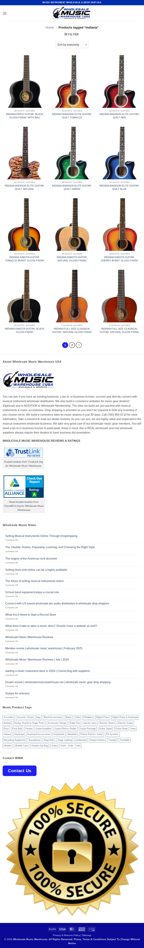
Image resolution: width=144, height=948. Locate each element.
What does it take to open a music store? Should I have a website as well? (51, 625)
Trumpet (112, 740)
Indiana (7, 734)
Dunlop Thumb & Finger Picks (29, 723)
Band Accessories (53, 717)
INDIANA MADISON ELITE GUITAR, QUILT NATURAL (24, 187)
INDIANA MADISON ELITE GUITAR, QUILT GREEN (72, 187)
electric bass (90, 723)
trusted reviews (24, 501)
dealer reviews (61, 419)
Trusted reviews (12, 461)
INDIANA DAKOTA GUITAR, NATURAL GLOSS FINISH (72, 259)
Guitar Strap (121, 728)
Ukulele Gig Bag (39, 745)
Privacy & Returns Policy (66, 935)
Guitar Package (88, 728)
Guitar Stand (105, 728)
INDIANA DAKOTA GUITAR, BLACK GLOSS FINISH (24, 330)
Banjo (68, 717)
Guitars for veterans (17, 693)
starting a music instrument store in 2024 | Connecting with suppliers (47, 670)
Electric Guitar (125, 723)
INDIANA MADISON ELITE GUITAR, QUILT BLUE (119, 187)
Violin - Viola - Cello (70, 745)
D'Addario (88, 717)
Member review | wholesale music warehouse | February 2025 (43, 648)
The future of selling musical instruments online (34, 581)
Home (49, 27)
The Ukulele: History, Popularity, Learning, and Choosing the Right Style (50, 547)
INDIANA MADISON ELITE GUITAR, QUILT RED (119, 116)
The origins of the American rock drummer (31, 558)
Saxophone (34, 740)
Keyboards (59, 734)
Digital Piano (102, 717)
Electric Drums (107, 723)
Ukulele (7, 745)
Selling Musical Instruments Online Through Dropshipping (41, 535)
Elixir (6, 728)
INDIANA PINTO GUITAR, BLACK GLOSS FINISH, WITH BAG (24, 116)
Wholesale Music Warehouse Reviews (29, 637)
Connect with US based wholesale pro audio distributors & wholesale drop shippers (57, 603)
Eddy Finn (75, 723)
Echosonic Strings (57, 723)
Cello (77, 717)
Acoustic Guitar (25, 717)
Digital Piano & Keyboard (125, 717)
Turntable (124, 740)
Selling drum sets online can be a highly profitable (36, 569)
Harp (133, 728)
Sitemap (86, 935)
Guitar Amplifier (43, 728)
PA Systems (112, 734)
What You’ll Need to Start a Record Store (30, 614)
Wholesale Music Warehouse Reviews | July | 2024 (37, 659)
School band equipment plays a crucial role (32, 592)
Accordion (9, 717)
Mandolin (72, 734)
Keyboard (19, 734)
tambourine (81, 740)
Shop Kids (49, 740)
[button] (5, 13)
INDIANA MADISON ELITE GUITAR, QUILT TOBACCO (72, 116)
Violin (54, 745)
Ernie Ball (17, 728)
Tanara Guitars (97, 740)
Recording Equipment (14, 740)
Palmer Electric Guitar (91, 734)
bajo (38, 717)
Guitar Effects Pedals (66, 728)
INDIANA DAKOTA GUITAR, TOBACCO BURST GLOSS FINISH (24, 259)
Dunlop (7, 723)
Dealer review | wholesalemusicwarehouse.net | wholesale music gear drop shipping (57, 682)
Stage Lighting (64, 740)
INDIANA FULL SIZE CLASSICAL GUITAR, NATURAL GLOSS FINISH (72, 330)
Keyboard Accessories (38, 734)
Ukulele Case (21, 745)
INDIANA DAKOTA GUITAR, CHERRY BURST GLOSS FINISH (119, 259)
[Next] (79, 345)
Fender (28, 728)
